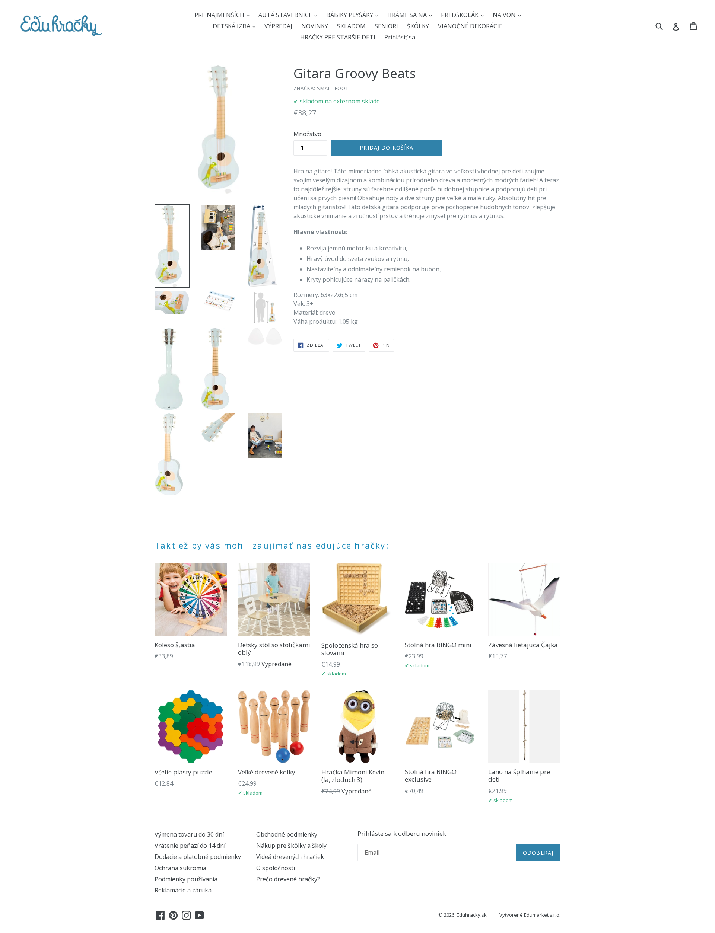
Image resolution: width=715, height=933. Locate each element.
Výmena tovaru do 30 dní (189, 834)
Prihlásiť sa (399, 37)
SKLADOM (351, 26)
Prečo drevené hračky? (288, 879)
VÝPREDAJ (278, 26)
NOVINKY (314, 26)
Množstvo (307, 134)
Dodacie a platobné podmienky (198, 857)
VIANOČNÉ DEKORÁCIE (470, 26)
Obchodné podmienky (286, 834)
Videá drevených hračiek (290, 857)
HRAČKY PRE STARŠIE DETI (337, 37)
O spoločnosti (275, 868)
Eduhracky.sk (472, 914)
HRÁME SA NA (407, 15)
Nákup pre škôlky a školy (291, 845)
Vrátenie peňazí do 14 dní (190, 845)
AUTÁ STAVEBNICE (286, 15)
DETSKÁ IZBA (232, 26)
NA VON (505, 15)
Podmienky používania (186, 879)
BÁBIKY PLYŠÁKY (350, 15)
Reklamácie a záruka (183, 890)
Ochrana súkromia (180, 868)
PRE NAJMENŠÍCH (220, 15)
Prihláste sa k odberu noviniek (402, 833)
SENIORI (386, 26)
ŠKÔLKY (418, 26)
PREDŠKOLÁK (460, 15)
